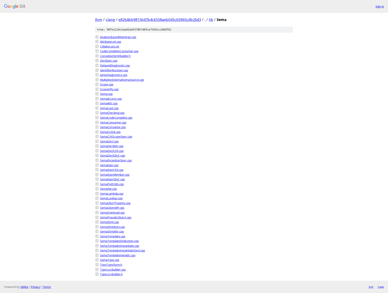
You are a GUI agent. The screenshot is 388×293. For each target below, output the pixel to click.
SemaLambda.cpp (111, 193)
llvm (98, 19)
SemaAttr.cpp (109, 103)
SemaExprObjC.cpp (112, 179)
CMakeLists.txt (109, 46)
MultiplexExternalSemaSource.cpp (122, 80)
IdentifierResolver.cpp (114, 70)
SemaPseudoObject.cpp (115, 217)
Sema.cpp (106, 94)
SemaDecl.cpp (109, 141)
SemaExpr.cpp (109, 165)
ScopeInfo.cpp (109, 89)
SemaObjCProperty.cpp (115, 203)
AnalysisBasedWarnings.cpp (118, 37)
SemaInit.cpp (108, 189)
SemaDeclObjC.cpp (112, 155)
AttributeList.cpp (110, 42)
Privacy (35, 287)
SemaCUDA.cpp (110, 132)
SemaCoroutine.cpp (113, 127)
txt (371, 287)
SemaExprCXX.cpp (111, 170)
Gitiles (24, 287)
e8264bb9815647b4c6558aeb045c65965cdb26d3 (159, 19)
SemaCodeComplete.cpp (116, 117)
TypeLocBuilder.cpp (113, 269)
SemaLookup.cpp (111, 198)
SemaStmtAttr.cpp (112, 231)
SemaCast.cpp (109, 108)
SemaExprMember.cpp (115, 175)
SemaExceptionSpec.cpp (116, 160)
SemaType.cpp (109, 260)
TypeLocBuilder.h (111, 274)
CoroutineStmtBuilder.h (115, 56)
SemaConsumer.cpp (113, 122)
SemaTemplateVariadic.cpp (117, 255)
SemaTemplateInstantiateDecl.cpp (122, 250)
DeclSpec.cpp (108, 60)
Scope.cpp (106, 84)
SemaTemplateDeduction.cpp (119, 241)
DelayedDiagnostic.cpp (115, 65)
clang (110, 19)
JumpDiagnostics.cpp (113, 75)
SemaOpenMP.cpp (112, 208)
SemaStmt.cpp (109, 222)
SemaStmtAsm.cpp (112, 227)
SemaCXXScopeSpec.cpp (116, 136)
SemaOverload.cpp (112, 212)
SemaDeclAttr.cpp (111, 146)
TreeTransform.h (111, 265)
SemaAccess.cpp (111, 99)
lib (211, 19)
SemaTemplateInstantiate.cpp (119, 246)
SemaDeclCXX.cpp (112, 151)
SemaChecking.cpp (112, 113)
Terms (46, 287)
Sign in (379, 6)
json (380, 287)
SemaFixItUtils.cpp (112, 184)
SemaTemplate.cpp (112, 236)
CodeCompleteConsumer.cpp (119, 51)
